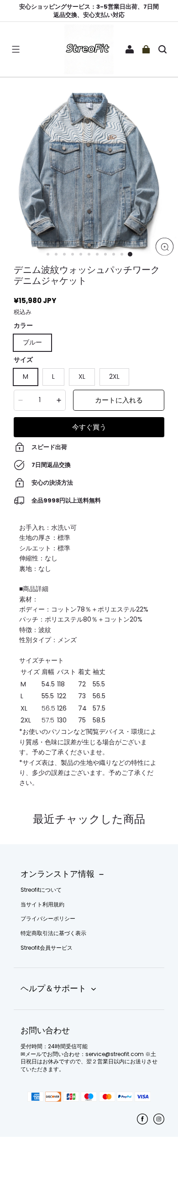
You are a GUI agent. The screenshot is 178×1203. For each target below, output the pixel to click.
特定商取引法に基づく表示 (53, 933)
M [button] (25, 376)
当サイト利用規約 (42, 904)
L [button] (53, 376)
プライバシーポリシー (48, 918)
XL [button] (82, 376)
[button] (15, 49)
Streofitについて (41, 890)
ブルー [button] (32, 342)
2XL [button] (114, 376)
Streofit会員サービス (47, 948)
